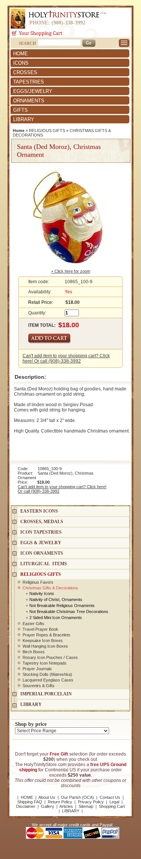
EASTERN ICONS (39, 511)
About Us (46, 797)
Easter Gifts (33, 623)
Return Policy (60, 802)
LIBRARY (23, 119)
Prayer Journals (37, 668)
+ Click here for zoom (70, 271)
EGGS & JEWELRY (40, 542)
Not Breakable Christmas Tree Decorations (68, 611)
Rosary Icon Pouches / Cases (50, 657)
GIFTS (20, 110)
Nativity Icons (41, 593)
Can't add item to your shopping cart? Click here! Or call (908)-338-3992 (66, 358)
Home (18, 130)
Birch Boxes (34, 652)
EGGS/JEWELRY (32, 91)
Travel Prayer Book (40, 629)
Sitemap (86, 806)
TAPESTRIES (28, 82)
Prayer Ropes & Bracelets (46, 635)
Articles (66, 806)
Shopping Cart (112, 806)
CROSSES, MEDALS (41, 521)
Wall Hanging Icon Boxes (45, 646)
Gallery (47, 806)
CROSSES (25, 72)
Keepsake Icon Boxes (43, 640)
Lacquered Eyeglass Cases (48, 680)
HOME (20, 53)
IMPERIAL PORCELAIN (46, 694)
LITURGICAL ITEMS (43, 563)
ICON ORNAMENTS (41, 553)
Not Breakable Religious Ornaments (62, 605)
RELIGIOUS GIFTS (47, 130)
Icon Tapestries (41, 532)
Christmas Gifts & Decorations (50, 588)
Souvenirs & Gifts (39, 685)
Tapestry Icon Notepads (45, 663)
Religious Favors (38, 582)
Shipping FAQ (29, 802)
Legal (114, 802)
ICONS (21, 63)
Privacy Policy (91, 802)
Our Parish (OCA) (77, 797)
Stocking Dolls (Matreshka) (47, 674)
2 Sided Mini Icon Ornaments (55, 617)
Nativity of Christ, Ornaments (55, 599)
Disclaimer (25, 806)
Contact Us (110, 797)
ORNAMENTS (28, 100)
